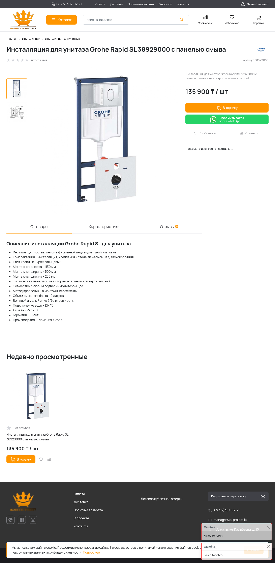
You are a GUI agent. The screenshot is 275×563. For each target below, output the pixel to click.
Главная (11, 38)
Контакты (81, 526)
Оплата (79, 494)
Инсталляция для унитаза (62, 38)
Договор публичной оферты (162, 499)
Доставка (81, 502)
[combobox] (136, 20)
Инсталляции (31, 38)
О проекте (81, 518)
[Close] (268, 546)
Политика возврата (88, 510)
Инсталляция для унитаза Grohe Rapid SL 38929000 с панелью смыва (37, 436)
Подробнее (91, 552)
